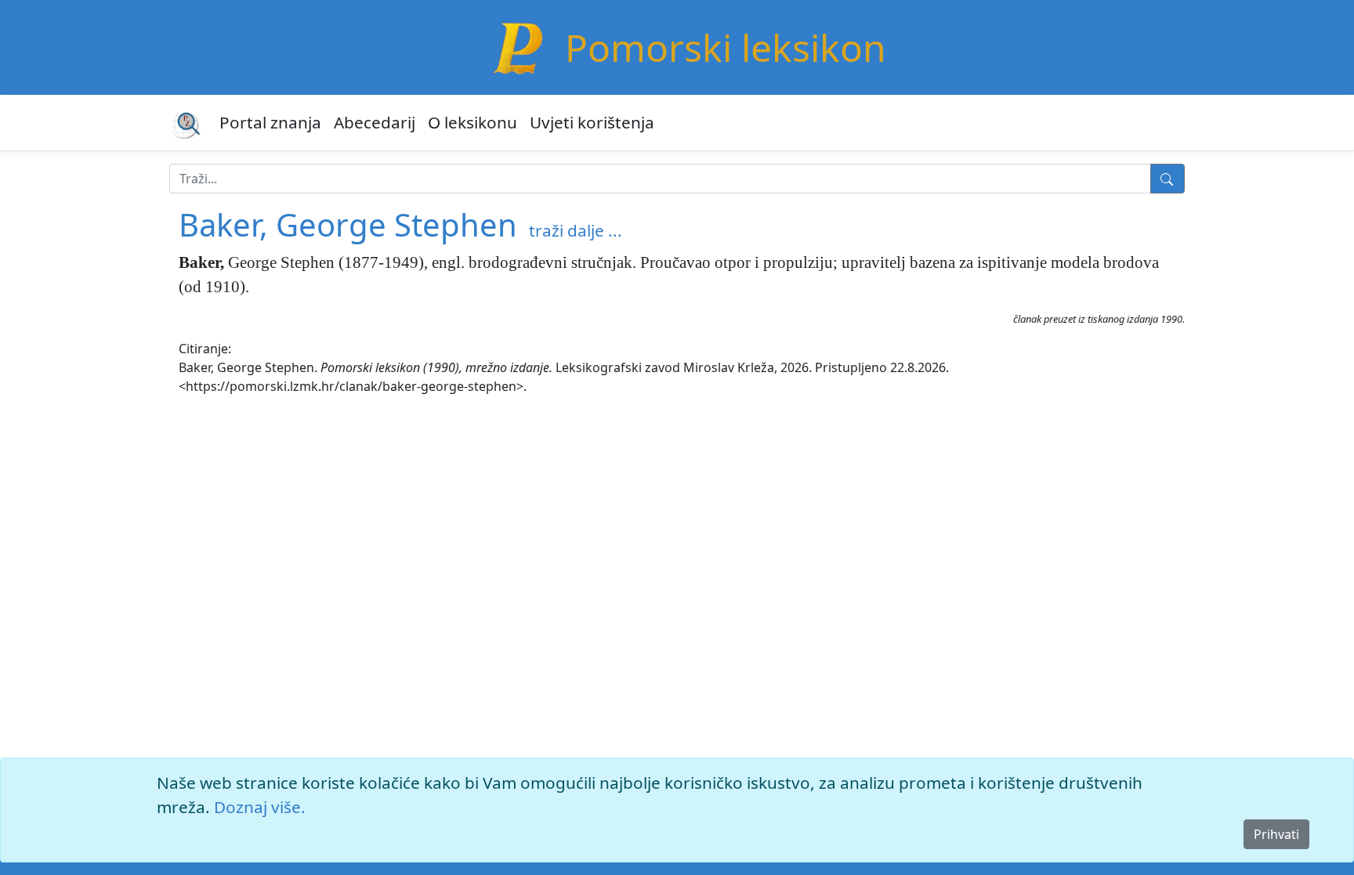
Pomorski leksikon (725, 47)
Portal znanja (270, 122)
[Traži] (1167, 178)
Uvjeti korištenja (592, 122)
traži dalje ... (575, 230)
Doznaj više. (260, 807)
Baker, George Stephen (348, 224)
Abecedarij (374, 122)
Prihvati (1276, 834)
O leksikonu (472, 122)
